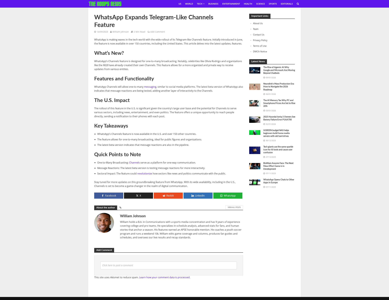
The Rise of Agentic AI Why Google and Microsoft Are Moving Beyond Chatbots (279, 70)
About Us (258, 23)
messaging (150, 86)
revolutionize (144, 173)
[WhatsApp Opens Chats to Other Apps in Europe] (254, 182)
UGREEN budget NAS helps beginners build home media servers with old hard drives (276, 133)
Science (260, 3)
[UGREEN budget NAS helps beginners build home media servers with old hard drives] (254, 132)
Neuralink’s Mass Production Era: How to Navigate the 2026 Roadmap (278, 87)
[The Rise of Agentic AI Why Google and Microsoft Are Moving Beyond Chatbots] (254, 70)
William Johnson (120, 31)
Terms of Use (260, 45)
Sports (273, 3)
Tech (199, 3)
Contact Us (258, 34)
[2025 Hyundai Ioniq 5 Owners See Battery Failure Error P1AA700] (254, 119)
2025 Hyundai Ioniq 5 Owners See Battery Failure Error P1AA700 (279, 118)
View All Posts (234, 207)
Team (255, 28)
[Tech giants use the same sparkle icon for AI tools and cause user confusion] (254, 149)
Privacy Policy (260, 40)
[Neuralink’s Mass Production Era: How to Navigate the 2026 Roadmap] (254, 86)
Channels (134, 162)
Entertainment (231, 3)
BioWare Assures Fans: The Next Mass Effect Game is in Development (278, 166)
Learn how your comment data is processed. (164, 277)
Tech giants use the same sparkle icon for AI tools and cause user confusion (278, 150)
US (180, 3)
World (189, 3)
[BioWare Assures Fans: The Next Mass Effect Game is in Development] (254, 165)
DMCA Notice (260, 51)
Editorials (287, 3)
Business (213, 3)
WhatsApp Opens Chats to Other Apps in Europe (278, 181)
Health (248, 3)
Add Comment (157, 31)
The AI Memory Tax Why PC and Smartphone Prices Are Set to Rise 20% (279, 103)
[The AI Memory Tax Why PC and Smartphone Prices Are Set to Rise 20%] (254, 102)
